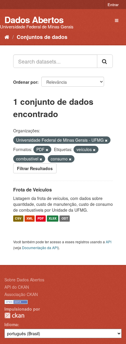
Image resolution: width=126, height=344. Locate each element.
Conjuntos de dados (42, 37)
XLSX (53, 218)
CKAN (14, 315)
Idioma (11, 324)
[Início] (6, 36)
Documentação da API (40, 247)
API (108, 241)
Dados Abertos (34, 19)
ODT (65, 218)
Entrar (113, 4)
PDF (41, 218)
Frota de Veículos (32, 189)
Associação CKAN (21, 294)
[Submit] (105, 61)
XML (29, 218)
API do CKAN (16, 287)
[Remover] (106, 140)
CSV (18, 218)
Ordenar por (25, 82)
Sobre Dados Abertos (24, 280)
